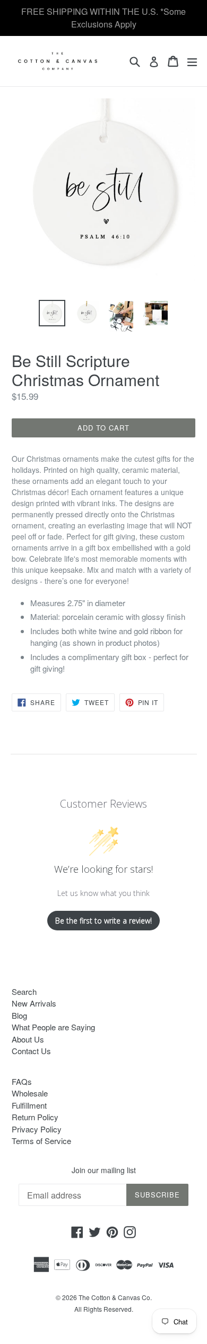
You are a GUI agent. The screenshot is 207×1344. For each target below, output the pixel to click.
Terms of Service (41, 1140)
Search (24, 991)
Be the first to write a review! (103, 921)
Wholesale (30, 1093)
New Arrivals (34, 1003)
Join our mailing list (104, 1170)
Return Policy (35, 1116)
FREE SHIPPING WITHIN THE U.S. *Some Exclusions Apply (103, 17)
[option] (51, 313)
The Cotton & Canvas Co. (115, 1297)
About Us (28, 1039)
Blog (19, 1015)
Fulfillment (29, 1105)
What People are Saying (53, 1026)
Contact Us (31, 1050)
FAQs (22, 1081)
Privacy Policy (37, 1129)
